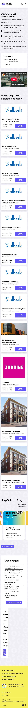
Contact (6, 695)
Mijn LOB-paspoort (10, 676)
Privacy (4, 705)
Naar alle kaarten (7, 546)
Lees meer (7, 692)
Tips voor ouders (9, 670)
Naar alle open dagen (14, 602)
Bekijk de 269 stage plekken (4, 652)
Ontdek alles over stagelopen (13, 673)
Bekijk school (20, 125)
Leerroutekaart (9, 679)
